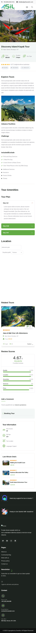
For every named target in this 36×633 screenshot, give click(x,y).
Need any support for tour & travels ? (21, 498)
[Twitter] (3, 540)
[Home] (8, 7)
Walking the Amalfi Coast (17, 462)
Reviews (15, 67)
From (6, 339)
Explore (29, 344)
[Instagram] (11, 540)
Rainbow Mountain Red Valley (19, 472)
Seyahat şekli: (7, 252)
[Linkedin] (15, 540)
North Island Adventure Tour (18, 482)
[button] (33, 26)
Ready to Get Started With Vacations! (21, 511)
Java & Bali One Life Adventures (15, 333)
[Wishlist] (32, 308)
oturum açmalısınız (20, 405)
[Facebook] (7, 540)
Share (6, 67)
